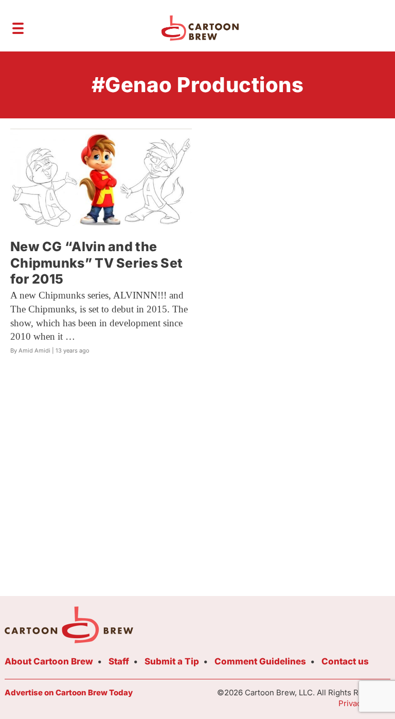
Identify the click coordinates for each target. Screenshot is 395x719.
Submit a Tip (172, 661)
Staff (119, 661)
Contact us (345, 661)
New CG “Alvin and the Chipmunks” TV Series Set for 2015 (96, 263)
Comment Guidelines (260, 661)
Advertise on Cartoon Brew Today (69, 692)
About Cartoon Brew (49, 661)
